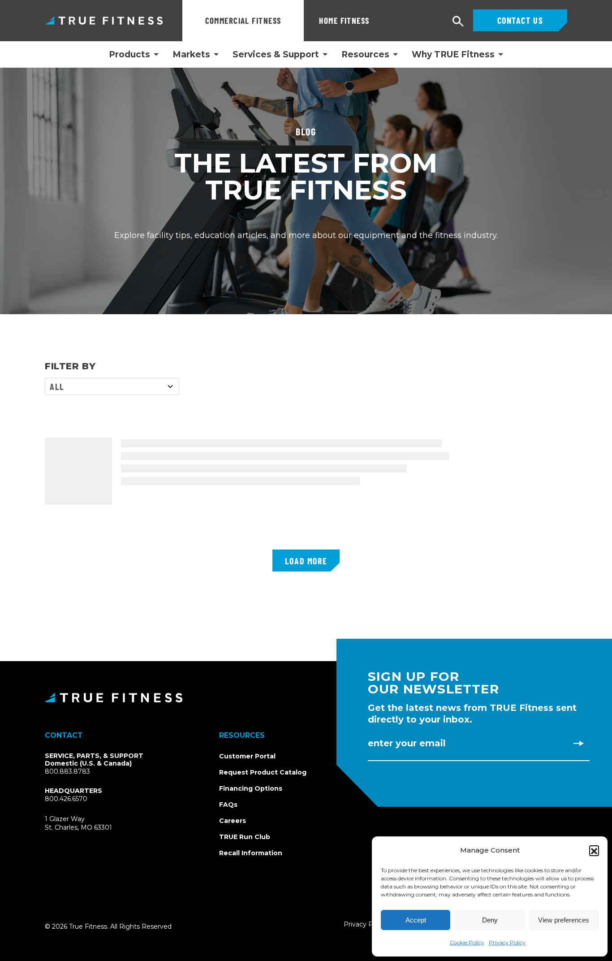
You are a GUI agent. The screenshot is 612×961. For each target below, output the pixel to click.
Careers (232, 821)
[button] (594, 850)
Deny (490, 920)
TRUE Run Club (244, 837)
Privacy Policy (507, 942)
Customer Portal (247, 756)
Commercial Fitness (243, 20)
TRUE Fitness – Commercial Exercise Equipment (104, 20)
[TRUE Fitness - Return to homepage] (306, 697)
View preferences (563, 920)
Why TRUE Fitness (453, 55)
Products (129, 55)
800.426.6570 (66, 799)
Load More (306, 560)
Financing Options (250, 788)
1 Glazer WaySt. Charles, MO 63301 (89, 823)
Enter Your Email (407, 743)
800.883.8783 (67, 771)
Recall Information (250, 853)
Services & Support (276, 55)
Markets (191, 55)
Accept (415, 920)
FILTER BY (70, 366)
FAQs (228, 805)
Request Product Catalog (262, 772)
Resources (365, 55)
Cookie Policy (467, 942)
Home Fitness (344, 20)
